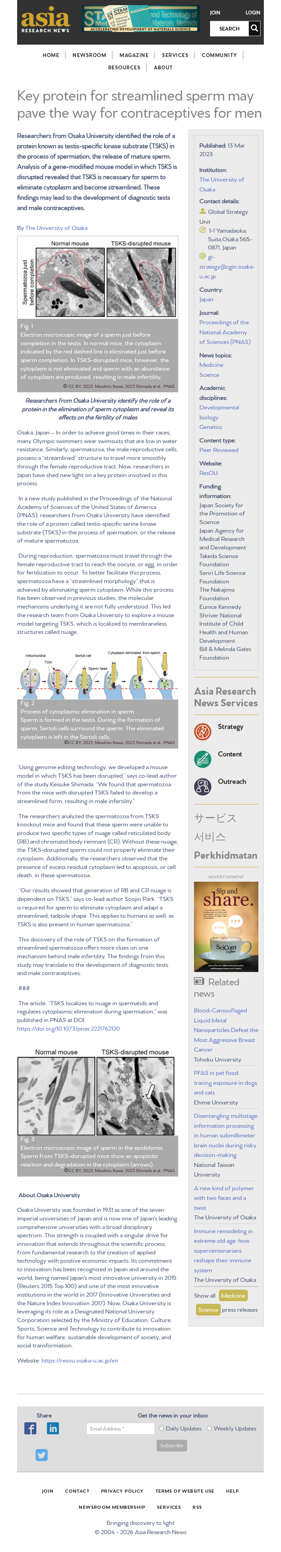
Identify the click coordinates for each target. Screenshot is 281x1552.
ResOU (208, 472)
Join (215, 12)
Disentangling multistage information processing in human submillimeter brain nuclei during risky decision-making (225, 1134)
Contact (77, 1490)
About (163, 67)
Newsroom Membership (112, 1506)
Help (232, 1490)
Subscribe (171, 1445)
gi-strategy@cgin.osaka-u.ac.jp (227, 265)
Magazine (134, 55)
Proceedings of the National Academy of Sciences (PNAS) (225, 331)
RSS (197, 1506)
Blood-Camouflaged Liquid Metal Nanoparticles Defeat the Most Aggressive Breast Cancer (226, 1029)
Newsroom (89, 55)
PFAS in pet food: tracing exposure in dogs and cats (225, 1082)
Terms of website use (185, 1490)
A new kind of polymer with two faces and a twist (224, 1197)
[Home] (46, 19)
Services (175, 55)
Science (209, 374)
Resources (124, 67)
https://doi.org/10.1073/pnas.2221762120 (68, 1028)
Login (253, 12)
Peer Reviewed (219, 449)
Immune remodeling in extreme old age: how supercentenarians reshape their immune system (223, 1249)
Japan (206, 298)
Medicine (211, 364)
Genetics (210, 426)
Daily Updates (183, 1428)
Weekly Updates (235, 1428)
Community (219, 55)
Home (51, 55)
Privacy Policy (122, 1490)
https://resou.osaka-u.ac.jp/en (79, 1360)
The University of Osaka (56, 227)
